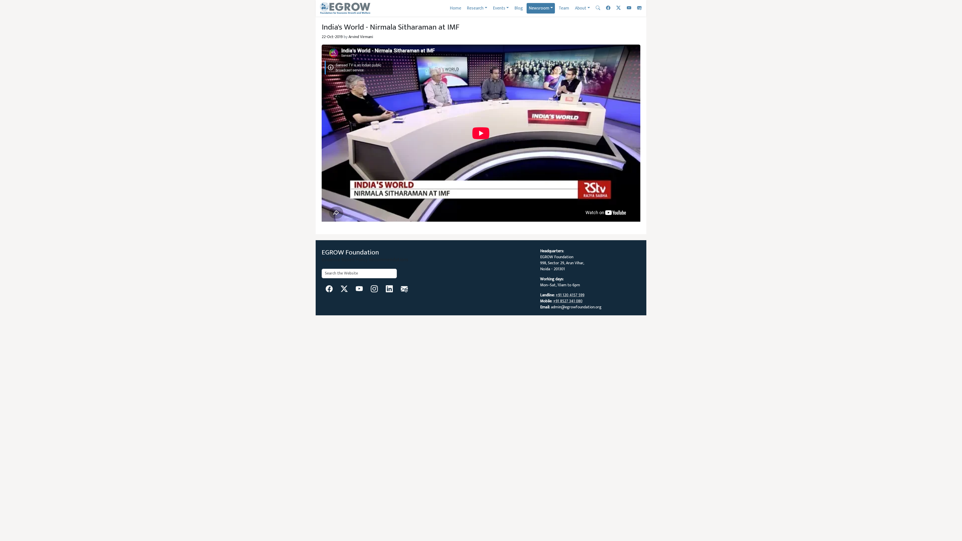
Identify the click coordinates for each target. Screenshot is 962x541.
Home (455, 8)
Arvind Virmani (360, 37)
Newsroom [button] (539, 8)
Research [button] (475, 8)
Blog (519, 8)
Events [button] (499, 8)
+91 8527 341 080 (567, 301)
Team (564, 8)
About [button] (580, 8)
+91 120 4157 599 (570, 295)
